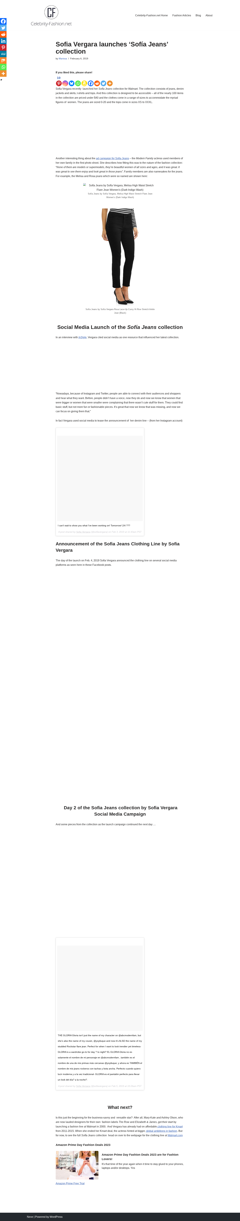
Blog (198, 15)
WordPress (56, 1216)
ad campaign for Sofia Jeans (112, 158)
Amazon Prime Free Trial (70, 1183)
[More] (110, 80)
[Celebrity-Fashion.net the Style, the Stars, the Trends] (51, 15)
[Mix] (3, 60)
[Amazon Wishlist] (84, 80)
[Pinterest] (3, 47)
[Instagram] (65, 80)
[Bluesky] (71, 80)
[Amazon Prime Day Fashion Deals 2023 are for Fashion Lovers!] (77, 1165)
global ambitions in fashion (161, 1131)
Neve (30, 1216)
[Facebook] (91, 80)
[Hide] (1, 80)
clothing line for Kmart (170, 1126)
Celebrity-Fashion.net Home (151, 15)
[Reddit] (97, 80)
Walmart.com (175, 1135)
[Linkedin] (3, 41)
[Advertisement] (120, 132)
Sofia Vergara (83, 532)
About (209, 15)
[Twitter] (103, 80)
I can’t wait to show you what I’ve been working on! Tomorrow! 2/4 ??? (94, 525)
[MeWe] (3, 54)
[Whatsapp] (78, 80)
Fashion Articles (181, 15)
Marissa (63, 58)
